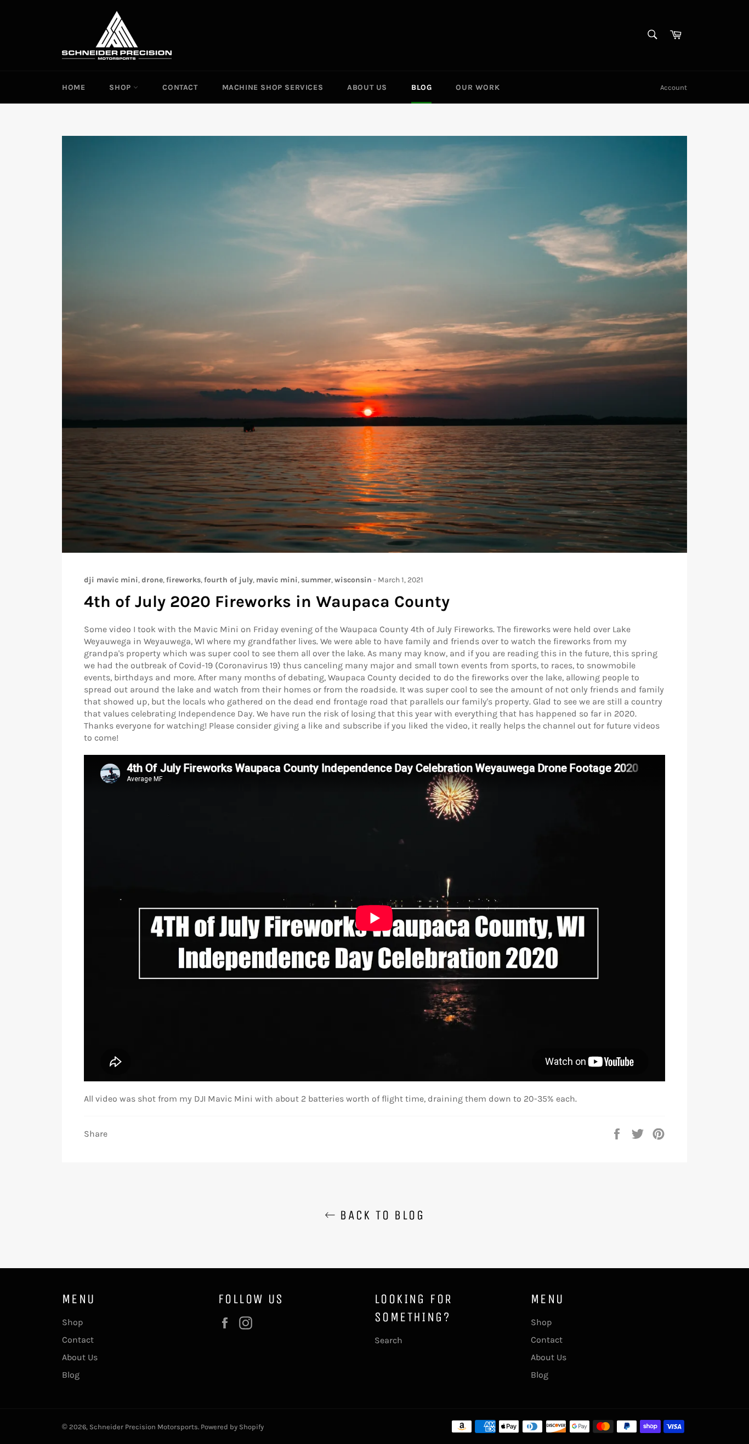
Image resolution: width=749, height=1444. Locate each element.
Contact (179, 87)
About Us (367, 87)
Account (673, 87)
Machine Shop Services (273, 87)
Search (388, 1340)
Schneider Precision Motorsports (143, 1427)
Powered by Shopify (232, 1427)
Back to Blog (380, 1215)
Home (73, 87)
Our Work (478, 87)
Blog (421, 87)
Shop (121, 87)
